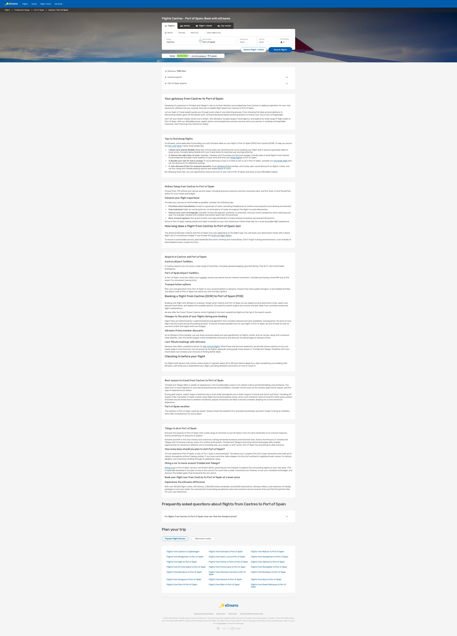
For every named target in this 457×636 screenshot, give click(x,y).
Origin (169, 39)
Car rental (58, 4)
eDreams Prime (224, 166)
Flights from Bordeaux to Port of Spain (268, 572)
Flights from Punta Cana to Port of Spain (227, 567)
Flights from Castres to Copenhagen (183, 551)
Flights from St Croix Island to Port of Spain (186, 567)
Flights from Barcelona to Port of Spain (184, 572)
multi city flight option (221, 235)
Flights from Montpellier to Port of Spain (269, 567)
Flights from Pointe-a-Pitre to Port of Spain (228, 562)
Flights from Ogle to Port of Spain (182, 562)
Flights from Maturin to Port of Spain (267, 551)
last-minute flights (211, 346)
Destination (206, 39)
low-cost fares (174, 146)
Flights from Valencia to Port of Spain (268, 562)
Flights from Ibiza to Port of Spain (266, 579)
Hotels (34, 4)
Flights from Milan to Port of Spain (224, 584)
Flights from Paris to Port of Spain (182, 584)
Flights (25, 4)
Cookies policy (220, 613)
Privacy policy (232, 613)
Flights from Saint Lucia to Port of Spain (227, 557)
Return (261, 39)
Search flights (280, 50)
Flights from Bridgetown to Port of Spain (185, 557)
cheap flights (236, 157)
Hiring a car (170, 468)
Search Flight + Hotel (254, 50)
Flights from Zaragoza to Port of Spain (184, 579)
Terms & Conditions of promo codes (251, 613)
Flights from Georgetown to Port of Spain (269, 557)
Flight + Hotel (45, 4)
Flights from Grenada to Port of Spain (226, 551)
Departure (244, 39)
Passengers (284, 39)
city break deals (280, 161)
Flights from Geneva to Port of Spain (225, 579)
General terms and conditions (203, 613)
